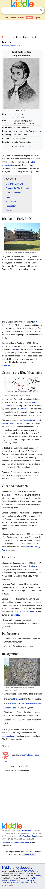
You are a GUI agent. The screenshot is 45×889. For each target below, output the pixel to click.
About (21, 880)
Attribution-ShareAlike (26, 836)
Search (41, 10)
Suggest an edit (29, 854)
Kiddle (4, 880)
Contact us (6, 882)
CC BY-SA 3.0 (27, 871)
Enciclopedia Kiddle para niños (25, 882)
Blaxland (18, 698)
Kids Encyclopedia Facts (11, 45)
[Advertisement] (22, 27)
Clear (36, 10)
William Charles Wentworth (13, 423)
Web (6, 17)
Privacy (29, 880)
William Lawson (30, 420)
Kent (14, 117)
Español (37, 17)
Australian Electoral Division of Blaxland (25, 703)
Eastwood (6, 365)
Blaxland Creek (10, 707)
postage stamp (8, 736)
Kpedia (29, 17)
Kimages (21, 17)
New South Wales (26, 611)
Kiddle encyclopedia (24, 830)
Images (13, 17)
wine (4, 498)
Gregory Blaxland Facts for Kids (15, 842)
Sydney (13, 349)
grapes (9, 494)
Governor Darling (28, 566)
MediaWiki (32, 878)
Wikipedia (37, 875)
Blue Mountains (22, 408)
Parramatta (14, 614)
